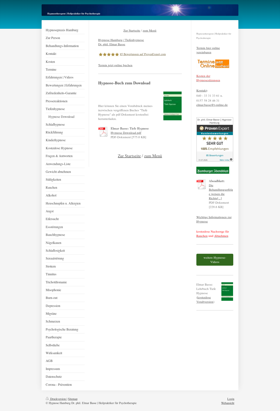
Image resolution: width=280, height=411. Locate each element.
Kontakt (201, 90)
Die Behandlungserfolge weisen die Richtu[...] (221, 191)
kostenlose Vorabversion (204, 299)
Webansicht (227, 403)
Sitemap (72, 399)
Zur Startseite (131, 30)
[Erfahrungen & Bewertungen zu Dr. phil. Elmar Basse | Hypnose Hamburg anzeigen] (214, 139)
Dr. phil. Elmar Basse (111, 44)
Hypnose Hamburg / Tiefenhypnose (121, 40)
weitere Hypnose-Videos (215, 259)
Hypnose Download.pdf (126, 133)
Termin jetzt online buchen (115, 65)
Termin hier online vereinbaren (208, 50)
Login (230, 399)
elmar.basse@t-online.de (212, 105)
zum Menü (149, 30)
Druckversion (58, 399)
